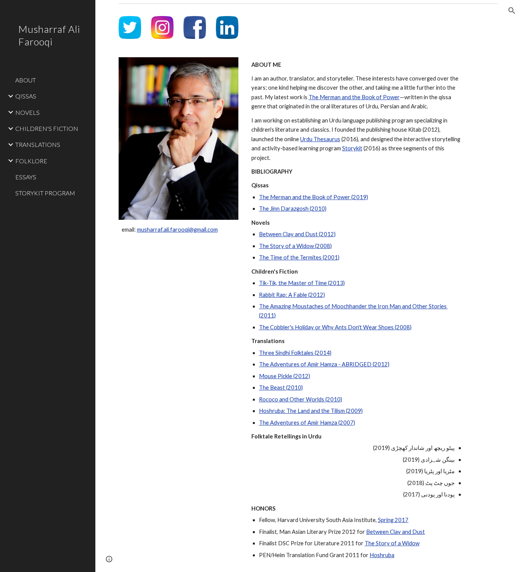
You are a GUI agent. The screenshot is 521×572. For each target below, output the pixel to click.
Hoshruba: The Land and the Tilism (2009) (311, 411)
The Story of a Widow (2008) (295, 246)
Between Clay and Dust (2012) (297, 234)
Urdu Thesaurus (320, 139)
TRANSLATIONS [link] (37, 144)
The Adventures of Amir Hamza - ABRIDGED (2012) (324, 364)
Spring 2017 (393, 520)
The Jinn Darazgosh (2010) (292, 208)
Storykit (352, 148)
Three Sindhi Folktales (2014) (295, 353)
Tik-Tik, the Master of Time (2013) (302, 283)
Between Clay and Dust (395, 531)
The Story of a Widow (392, 543)
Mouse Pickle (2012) (284, 376)
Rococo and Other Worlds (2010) (300, 399)
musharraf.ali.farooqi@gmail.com (177, 229)
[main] (179, 230)
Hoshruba (382, 555)
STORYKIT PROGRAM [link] (45, 193)
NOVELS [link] (27, 112)
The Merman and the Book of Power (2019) (313, 197)
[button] (512, 11)
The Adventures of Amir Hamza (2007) (307, 422)
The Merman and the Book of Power (354, 97)
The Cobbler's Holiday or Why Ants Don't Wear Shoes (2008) (335, 327)
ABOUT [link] (25, 80)
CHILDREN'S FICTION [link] (46, 128)
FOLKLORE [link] (31, 160)
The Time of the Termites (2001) (299, 257)
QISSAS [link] (25, 96)
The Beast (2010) (281, 387)
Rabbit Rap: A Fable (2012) (292, 295)
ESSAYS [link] (25, 176)
